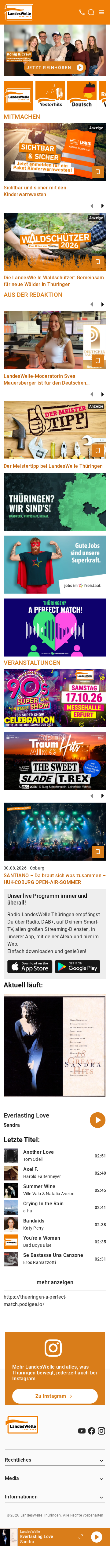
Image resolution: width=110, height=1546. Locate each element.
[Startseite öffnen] (19, 12)
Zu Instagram (50, 1396)
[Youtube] (82, 1431)
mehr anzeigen (55, 1282)
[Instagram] (101, 1431)
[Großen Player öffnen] (81, 1537)
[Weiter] (102, 206)
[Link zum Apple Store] (30, 967)
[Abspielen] (96, 1537)
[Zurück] (91, 206)
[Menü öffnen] (101, 12)
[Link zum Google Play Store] (77, 967)
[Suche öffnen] (91, 12)
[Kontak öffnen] (82, 12)
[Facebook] (91, 1431)
